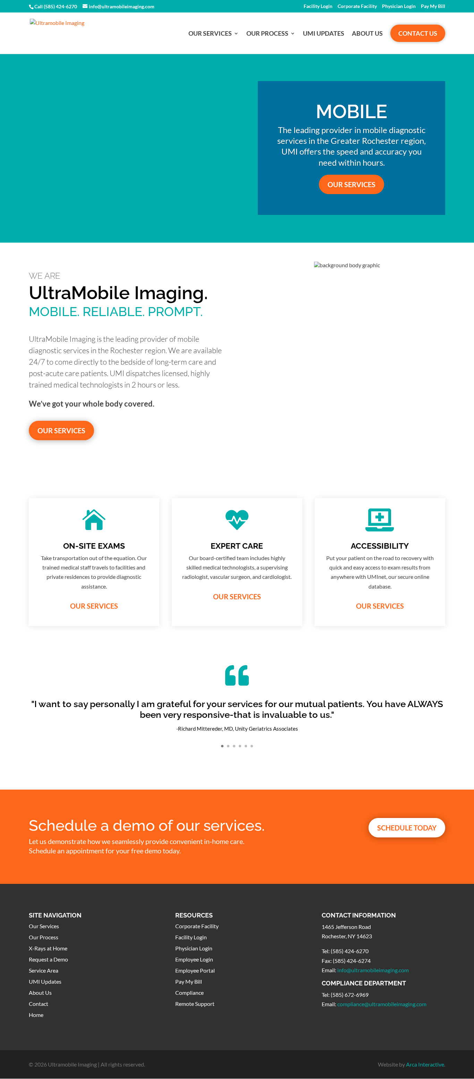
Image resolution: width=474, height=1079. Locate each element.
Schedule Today (407, 828)
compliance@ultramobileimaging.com (381, 1004)
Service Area (43, 970)
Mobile (351, 111)
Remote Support (194, 1003)
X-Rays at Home (48, 948)
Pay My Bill (433, 6)
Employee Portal (195, 970)
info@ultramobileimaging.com (373, 970)
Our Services (210, 34)
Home (36, 1014)
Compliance (189, 992)
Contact (38, 1003)
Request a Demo (48, 959)
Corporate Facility (357, 6)
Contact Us (417, 33)
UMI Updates (323, 34)
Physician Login (399, 6)
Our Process (267, 34)
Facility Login (318, 6)
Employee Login (194, 959)
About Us (367, 34)
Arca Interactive (425, 1064)
